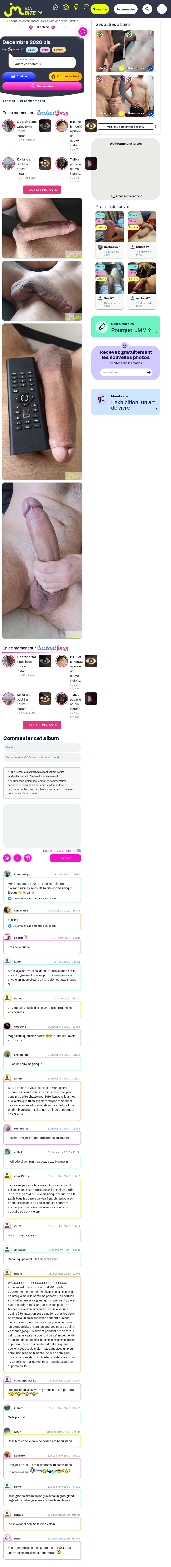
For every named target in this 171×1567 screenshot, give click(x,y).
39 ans (133, 266)
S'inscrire (100, 9)
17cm (100, 221)
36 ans (133, 215)
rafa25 (18, 1514)
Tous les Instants (42, 189)
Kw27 (17, 1431)
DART (18, 1538)
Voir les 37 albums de (126, 126)
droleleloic (21, 1054)
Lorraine (59, 50)
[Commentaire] (42, 826)
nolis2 (18, 1152)
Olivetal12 (21, 910)
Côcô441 (20, 1026)
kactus (19, 937)
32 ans (32, 50)
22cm (100, 272)
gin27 (18, 1226)
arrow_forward (148, 372)
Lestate (19, 1455)
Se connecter (125, 9)
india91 (19, 1408)
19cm (45, 50)
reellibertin (21, 1128)
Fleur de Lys (22, 874)
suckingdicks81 (25, 1380)
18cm (132, 221)
